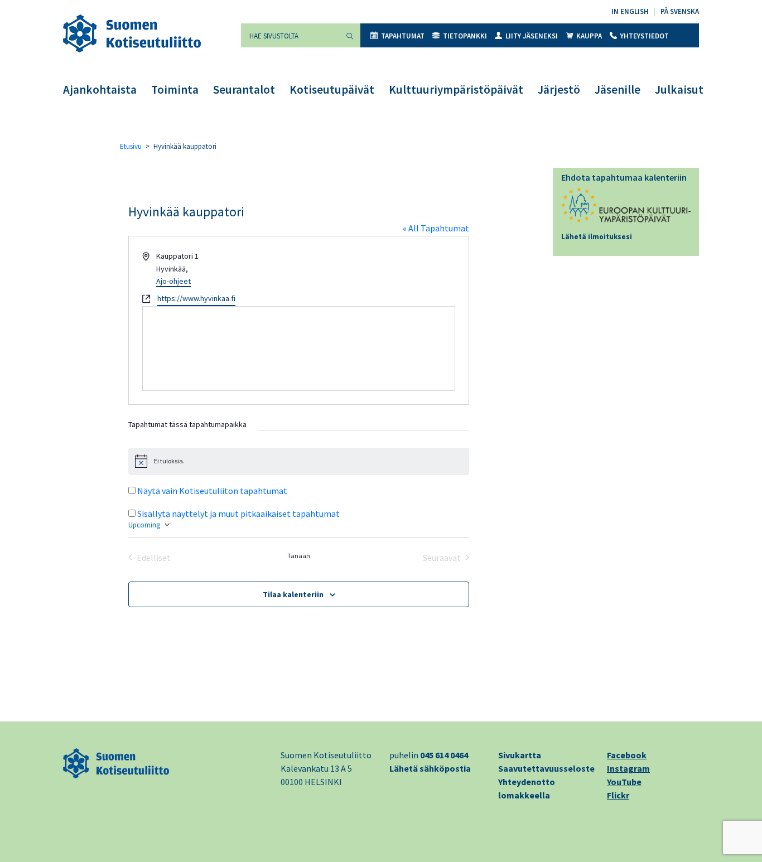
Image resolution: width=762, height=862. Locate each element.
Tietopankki (465, 36)
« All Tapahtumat (436, 228)
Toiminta (175, 89)
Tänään (298, 555)
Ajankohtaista (100, 89)
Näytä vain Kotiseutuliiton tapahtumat (212, 490)
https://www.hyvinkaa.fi (196, 298)
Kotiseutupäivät (332, 89)
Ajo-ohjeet (173, 281)
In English (630, 11)
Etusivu (131, 146)
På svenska (679, 11)
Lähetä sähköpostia (430, 768)
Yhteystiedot (644, 36)
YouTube (624, 781)
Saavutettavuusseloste (546, 768)
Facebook (627, 755)
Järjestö (559, 89)
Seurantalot (244, 89)
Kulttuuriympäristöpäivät (456, 89)
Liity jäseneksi (531, 36)
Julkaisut (679, 89)
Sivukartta (519, 755)
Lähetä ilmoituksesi (596, 236)
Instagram (628, 768)
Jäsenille (617, 89)
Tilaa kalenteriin (293, 594)
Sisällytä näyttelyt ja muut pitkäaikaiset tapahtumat (238, 513)
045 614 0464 (444, 755)
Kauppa (589, 36)
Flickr (618, 795)
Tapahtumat (403, 36)
